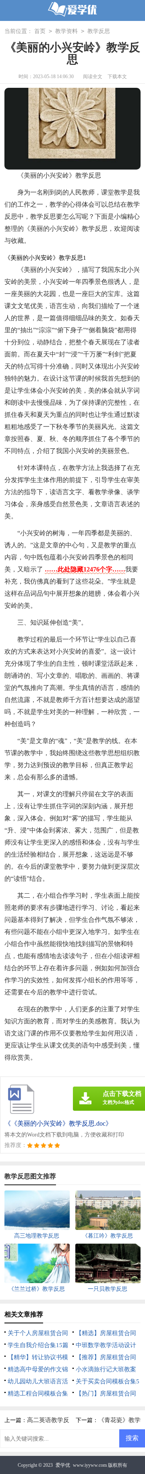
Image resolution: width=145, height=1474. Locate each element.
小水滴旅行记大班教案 (106, 1369)
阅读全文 (92, 76)
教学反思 (98, 31)
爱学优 (63, 1465)
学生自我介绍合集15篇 (38, 1345)
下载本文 (117, 76)
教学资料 (66, 31)
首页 (40, 31)
